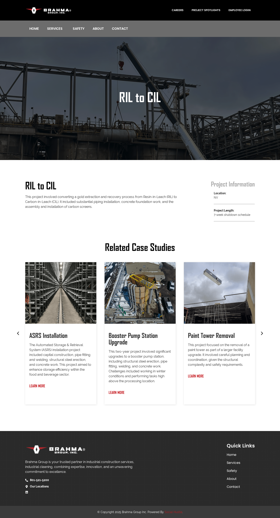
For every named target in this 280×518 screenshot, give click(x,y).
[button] (18, 333)
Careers (177, 10)
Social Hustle (173, 512)
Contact (120, 28)
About (98, 28)
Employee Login (240, 10)
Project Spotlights (206, 10)
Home (34, 28)
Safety (78, 28)
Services (55, 28)
